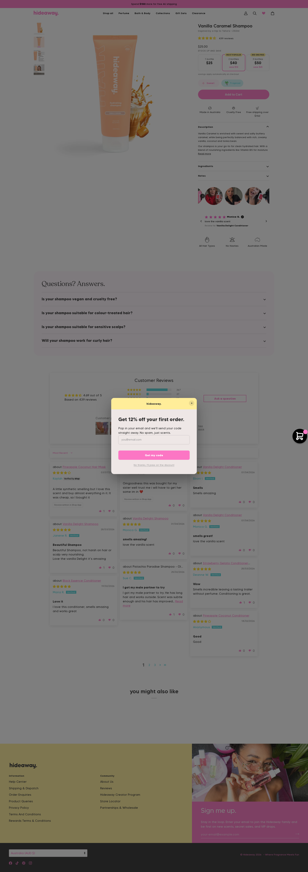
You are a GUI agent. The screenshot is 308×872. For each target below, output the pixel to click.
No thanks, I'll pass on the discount (154, 465)
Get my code (154, 455)
